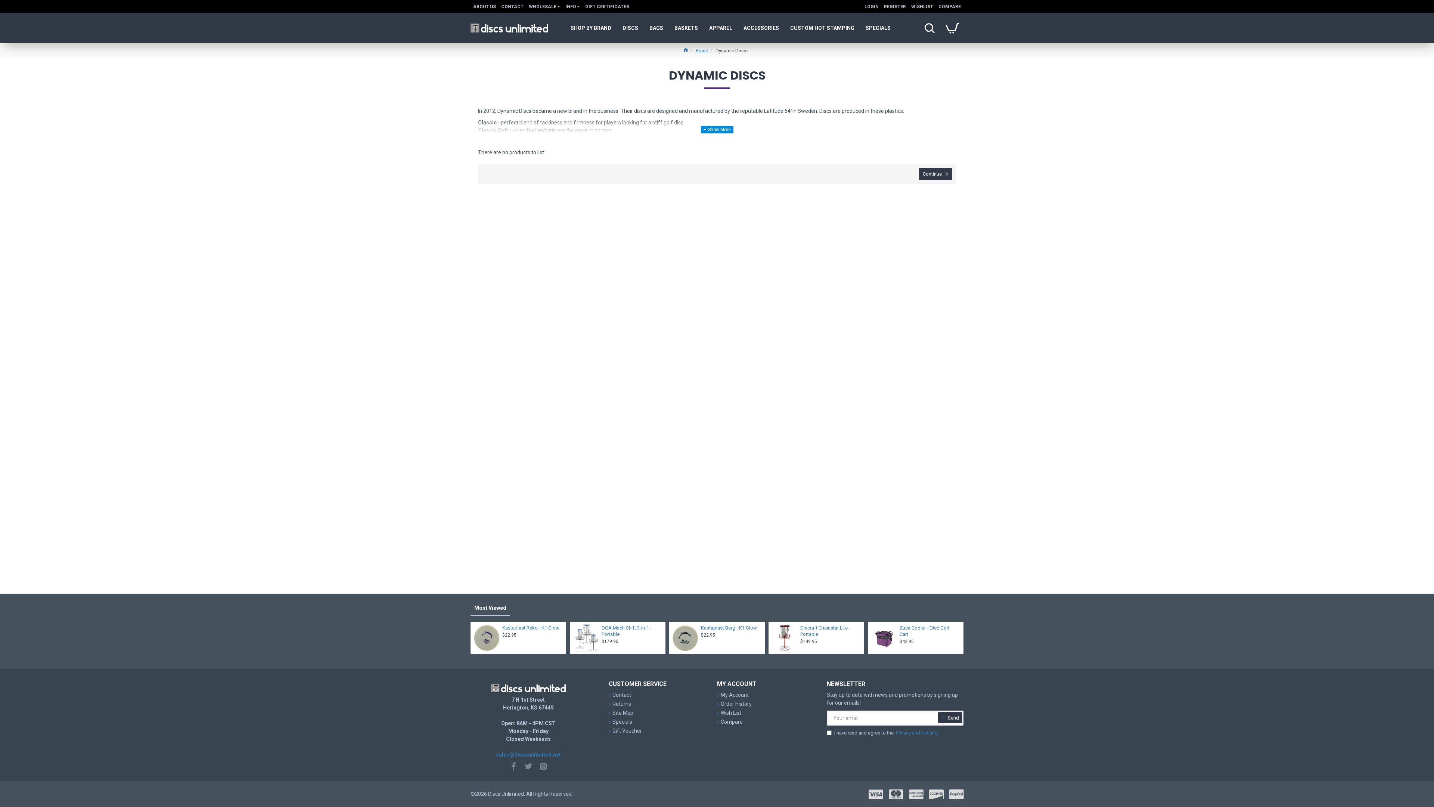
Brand (702, 50)
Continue (932, 174)
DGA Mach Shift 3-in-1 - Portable (627, 631)
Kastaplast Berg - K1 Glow (729, 628)
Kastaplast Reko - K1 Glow (530, 628)
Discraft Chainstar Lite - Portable (825, 631)
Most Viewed (490, 608)
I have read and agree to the (886, 733)
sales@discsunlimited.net (528, 755)
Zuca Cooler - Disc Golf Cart (925, 631)
